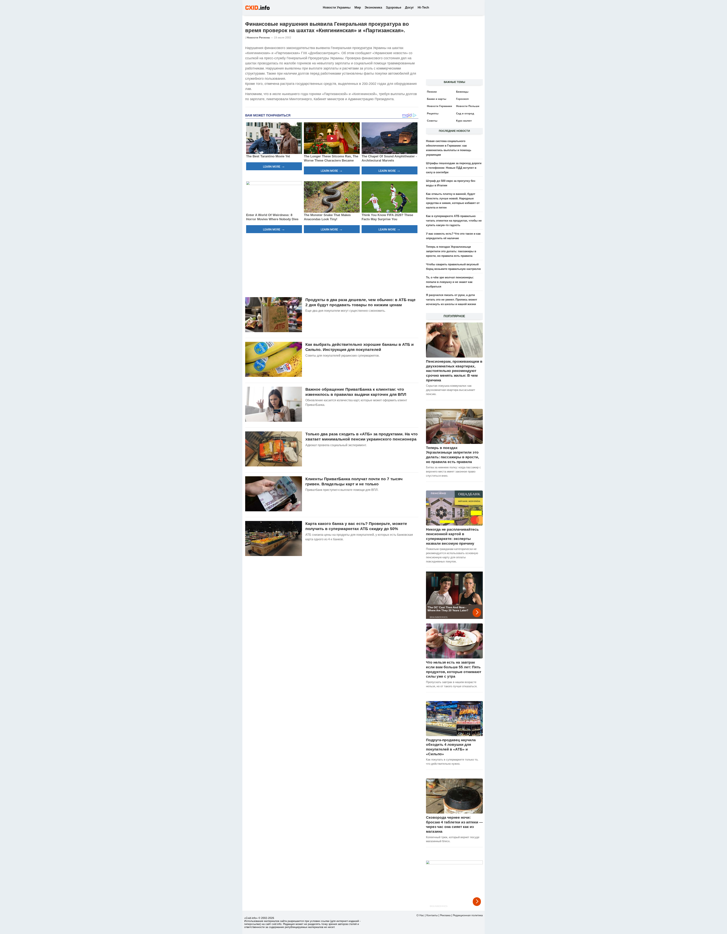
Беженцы (462, 91)
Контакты (432, 915)
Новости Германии (439, 106)
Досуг (409, 7)
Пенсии (432, 91)
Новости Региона (258, 37)
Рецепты (432, 113)
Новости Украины (337, 7)
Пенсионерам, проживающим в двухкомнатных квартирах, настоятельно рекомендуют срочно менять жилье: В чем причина (454, 370)
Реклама (445, 915)
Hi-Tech (423, 7)
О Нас (420, 915)
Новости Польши (467, 106)
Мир (357, 7)
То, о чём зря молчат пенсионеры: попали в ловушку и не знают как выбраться (450, 282)
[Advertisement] (331, 264)
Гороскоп (462, 98)
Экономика (373, 7)
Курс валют (464, 120)
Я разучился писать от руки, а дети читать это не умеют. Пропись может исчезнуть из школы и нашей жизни (451, 299)
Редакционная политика (468, 915)
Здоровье (393, 7)
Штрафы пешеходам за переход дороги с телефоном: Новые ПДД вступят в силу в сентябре (453, 168)
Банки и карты (436, 98)
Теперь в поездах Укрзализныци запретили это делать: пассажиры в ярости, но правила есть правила (451, 251)
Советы (432, 120)
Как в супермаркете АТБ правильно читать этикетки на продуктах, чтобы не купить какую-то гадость (454, 220)
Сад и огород (465, 113)
